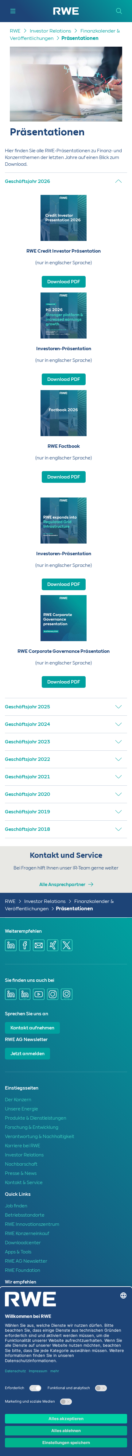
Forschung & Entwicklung (31, 1127)
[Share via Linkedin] (11, 945)
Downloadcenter (23, 1242)
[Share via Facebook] (25, 945)
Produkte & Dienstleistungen (35, 1118)
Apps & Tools (18, 1252)
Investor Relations (50, 31)
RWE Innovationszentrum (32, 1224)
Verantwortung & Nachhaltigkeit (39, 1136)
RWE (15, 31)
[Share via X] (66, 945)
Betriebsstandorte (25, 1215)
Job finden (16, 1206)
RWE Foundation (22, 1270)
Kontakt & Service (24, 1182)
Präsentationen (80, 38)
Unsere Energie (21, 1109)
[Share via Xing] (53, 945)
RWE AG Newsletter (26, 1261)
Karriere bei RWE (22, 1145)
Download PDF (63, 282)
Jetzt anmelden (27, 1053)
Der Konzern (18, 1099)
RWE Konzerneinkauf (27, 1233)
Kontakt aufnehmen (32, 1028)
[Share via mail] (39, 945)
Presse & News (21, 1173)
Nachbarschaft (21, 1164)
